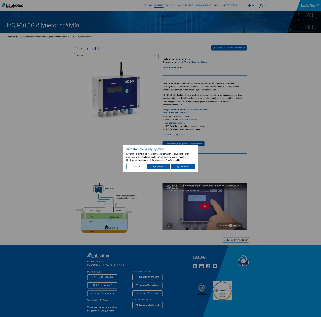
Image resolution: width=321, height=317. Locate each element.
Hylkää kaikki (158, 167)
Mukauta (136, 167)
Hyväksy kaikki (182, 167)
